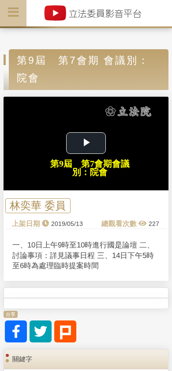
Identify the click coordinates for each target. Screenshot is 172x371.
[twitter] (41, 331)
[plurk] (65, 331)
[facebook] (16, 331)
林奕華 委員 (38, 206)
